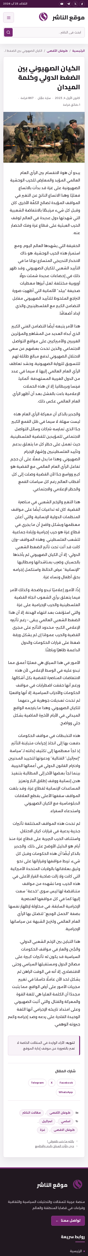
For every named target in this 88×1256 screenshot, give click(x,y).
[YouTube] (62, 4)
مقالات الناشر (31, 1112)
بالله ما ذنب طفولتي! (60, 1141)
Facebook (66, 1082)
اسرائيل (47, 1121)
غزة (42, 1129)
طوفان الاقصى (64, 1129)
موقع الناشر (69, 17)
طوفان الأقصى (57, 50)
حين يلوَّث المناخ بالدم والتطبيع (54, 1146)
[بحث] (8, 32)
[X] (75, 4)
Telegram (37, 1082)
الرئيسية (78, 50)
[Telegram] (68, 4)
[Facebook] (82, 4)
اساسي (65, 1121)
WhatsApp (66, 1092)
